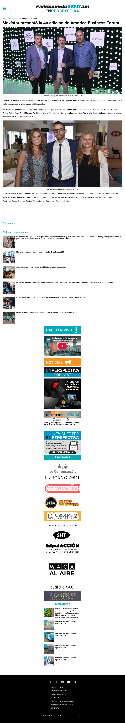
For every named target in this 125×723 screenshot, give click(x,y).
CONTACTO (55, 708)
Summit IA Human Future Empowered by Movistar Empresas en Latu (41, 267)
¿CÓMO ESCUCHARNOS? (59, 694)
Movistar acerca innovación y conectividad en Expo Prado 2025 (40, 252)
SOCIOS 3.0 (55, 698)
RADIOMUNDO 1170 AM (59, 691)
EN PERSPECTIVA (57, 687)
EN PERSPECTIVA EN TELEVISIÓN (62, 704)
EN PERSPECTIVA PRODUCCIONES (62, 701)
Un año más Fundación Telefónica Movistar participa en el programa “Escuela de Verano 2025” (51, 297)
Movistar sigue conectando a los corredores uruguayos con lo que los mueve (45, 312)
